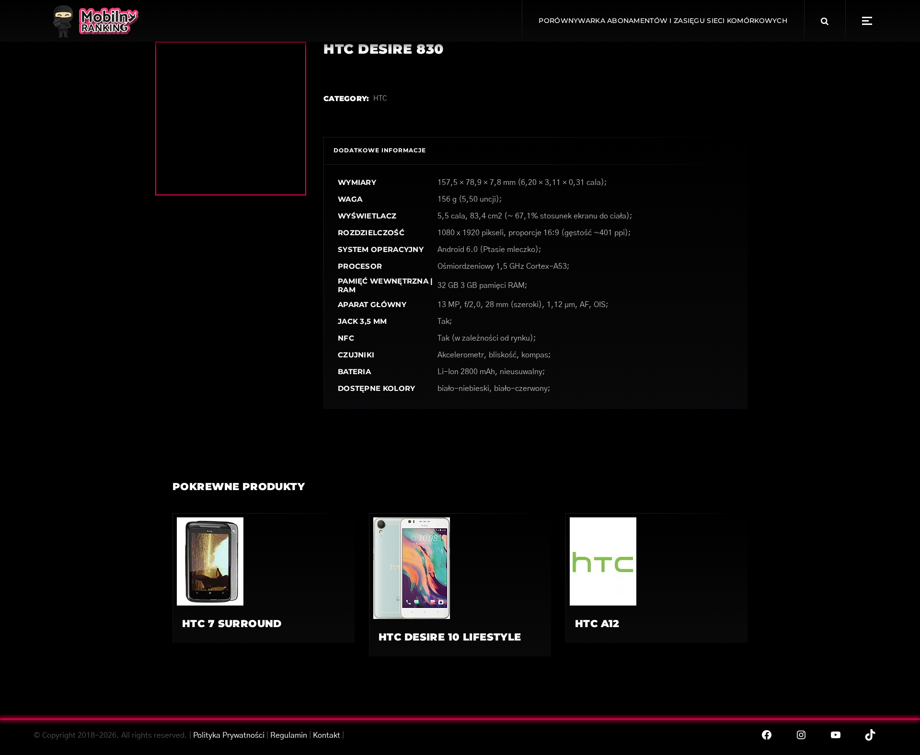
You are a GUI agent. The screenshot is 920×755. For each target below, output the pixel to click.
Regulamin (288, 735)
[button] (867, 21)
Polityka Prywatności (228, 735)
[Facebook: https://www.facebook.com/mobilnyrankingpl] (766, 735)
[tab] (379, 150)
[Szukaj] (824, 21)
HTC (380, 98)
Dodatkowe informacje (380, 150)
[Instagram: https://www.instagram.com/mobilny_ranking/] (801, 735)
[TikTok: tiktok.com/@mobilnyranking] (870, 735)
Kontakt (326, 735)
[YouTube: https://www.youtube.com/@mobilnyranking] (835, 735)
